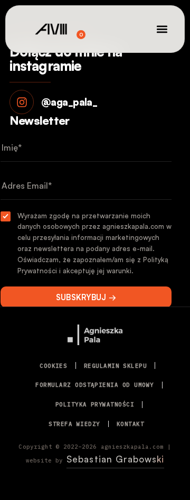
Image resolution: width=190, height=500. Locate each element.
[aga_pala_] (22, 102)
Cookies (53, 365)
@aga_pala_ (69, 102)
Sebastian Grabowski (115, 459)
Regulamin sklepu (115, 365)
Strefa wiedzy (74, 424)
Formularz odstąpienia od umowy (94, 384)
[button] (162, 29)
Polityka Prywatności (94, 404)
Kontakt (130, 424)
